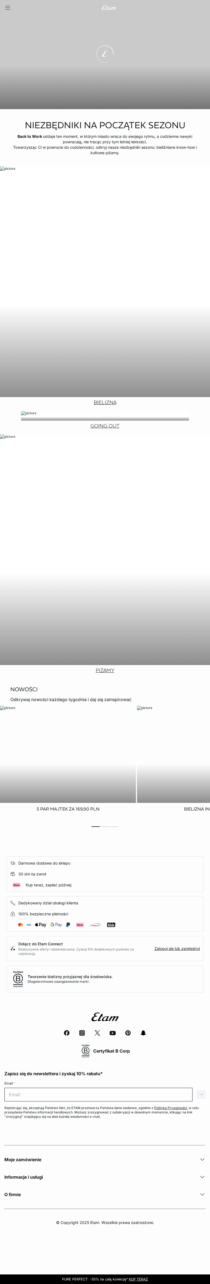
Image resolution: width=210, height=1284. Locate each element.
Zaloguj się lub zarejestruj (177, 948)
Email (9, 1083)
